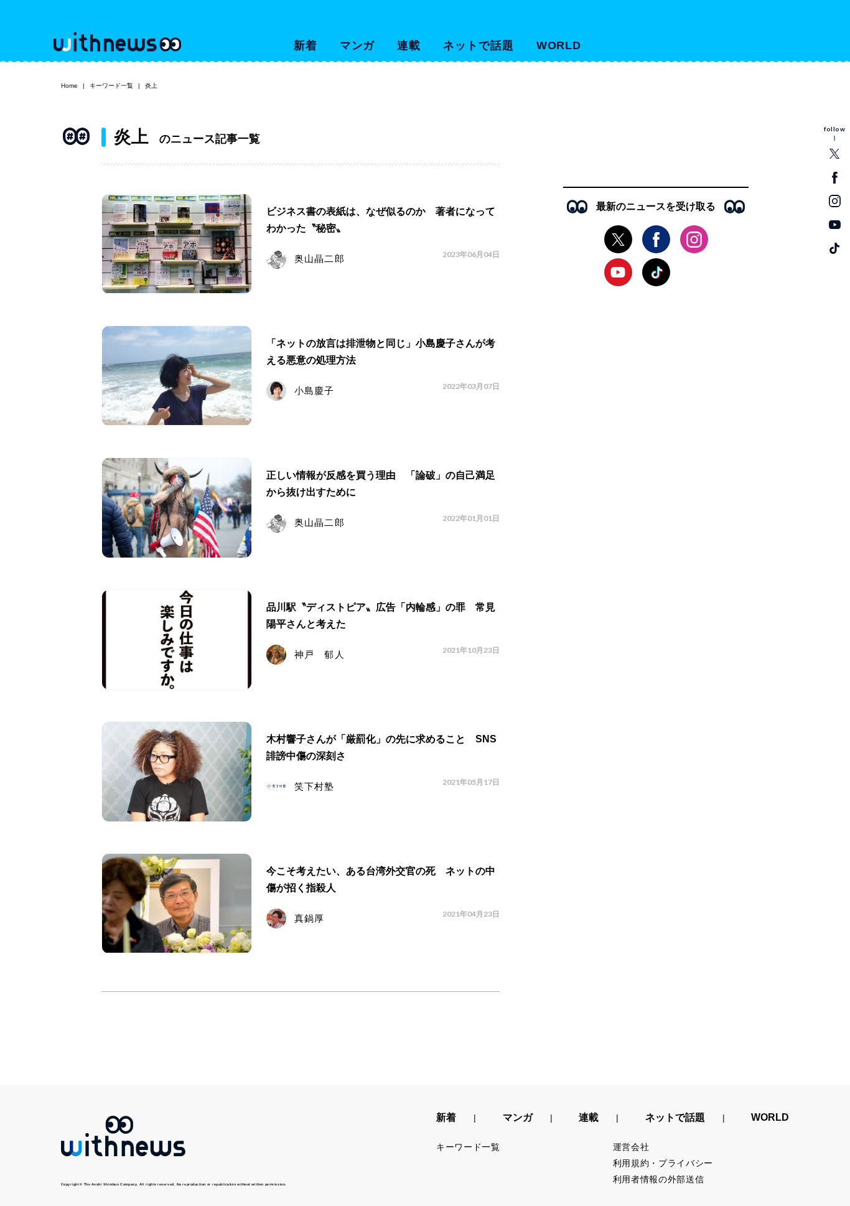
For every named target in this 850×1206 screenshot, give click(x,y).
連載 (409, 45)
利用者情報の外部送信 (658, 1179)
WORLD (559, 45)
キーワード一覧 (111, 85)
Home (69, 85)
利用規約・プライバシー (663, 1163)
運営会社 (631, 1147)
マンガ (357, 45)
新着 (305, 45)
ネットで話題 (478, 45)
